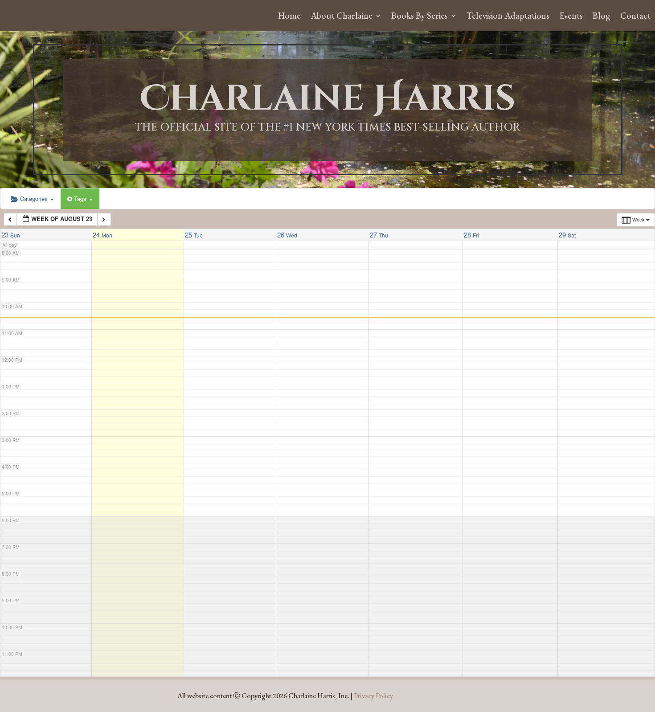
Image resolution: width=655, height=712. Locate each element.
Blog (601, 16)
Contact (635, 16)
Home (289, 16)
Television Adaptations (508, 16)
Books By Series (419, 16)
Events (571, 16)
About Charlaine (342, 16)
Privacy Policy (373, 695)
